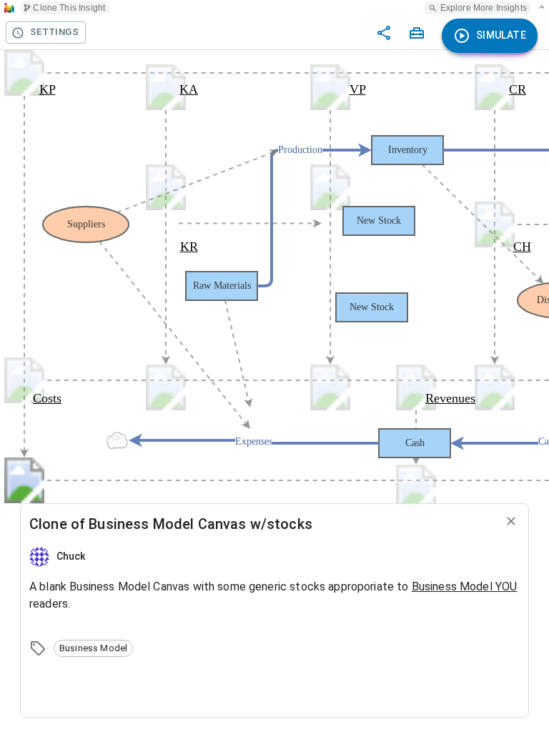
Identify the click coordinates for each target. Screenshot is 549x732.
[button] (93, 648)
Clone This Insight (69, 8)
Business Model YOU (465, 586)
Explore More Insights (483, 8)
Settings (54, 31)
